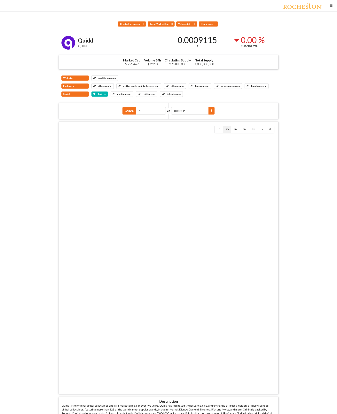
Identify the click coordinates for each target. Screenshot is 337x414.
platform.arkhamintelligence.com (141, 85)
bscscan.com (202, 85)
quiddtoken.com (107, 77)
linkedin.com (173, 93)
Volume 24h (186, 23)
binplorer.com (258, 85)
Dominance (207, 23)
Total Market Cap (161, 23)
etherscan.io (105, 85)
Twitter (101, 93)
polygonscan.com (230, 85)
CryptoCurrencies (132, 23)
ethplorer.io (177, 85)
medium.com (124, 93)
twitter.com (148, 93)
